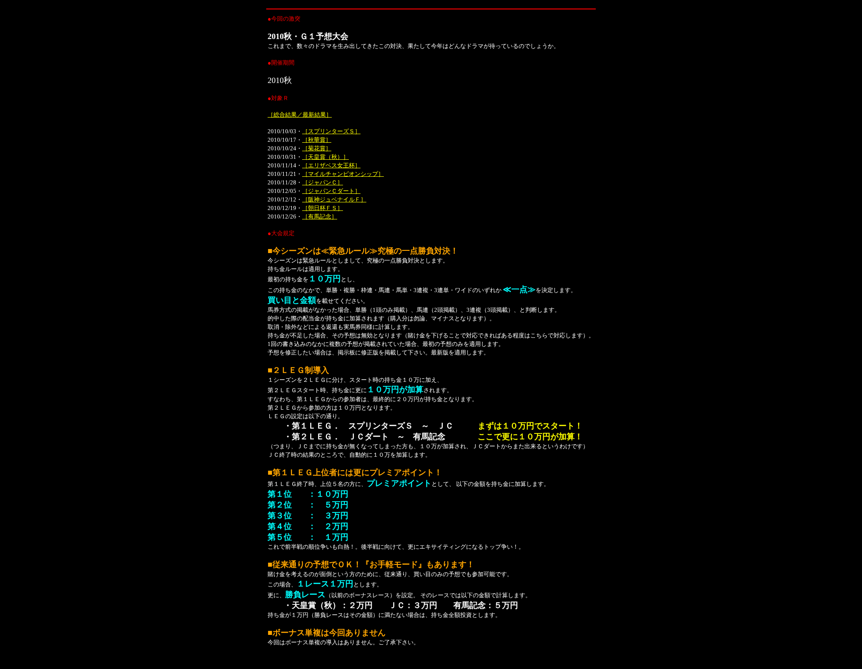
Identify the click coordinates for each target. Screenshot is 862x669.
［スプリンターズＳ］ (331, 131)
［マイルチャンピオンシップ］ (343, 174)
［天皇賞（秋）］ (325, 156)
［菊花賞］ (316, 148)
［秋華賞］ (316, 139)
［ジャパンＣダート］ (331, 191)
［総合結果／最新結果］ (300, 114)
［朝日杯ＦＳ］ (322, 208)
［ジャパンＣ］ (322, 182)
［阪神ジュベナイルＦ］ (334, 199)
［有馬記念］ (319, 216)
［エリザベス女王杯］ (331, 165)
